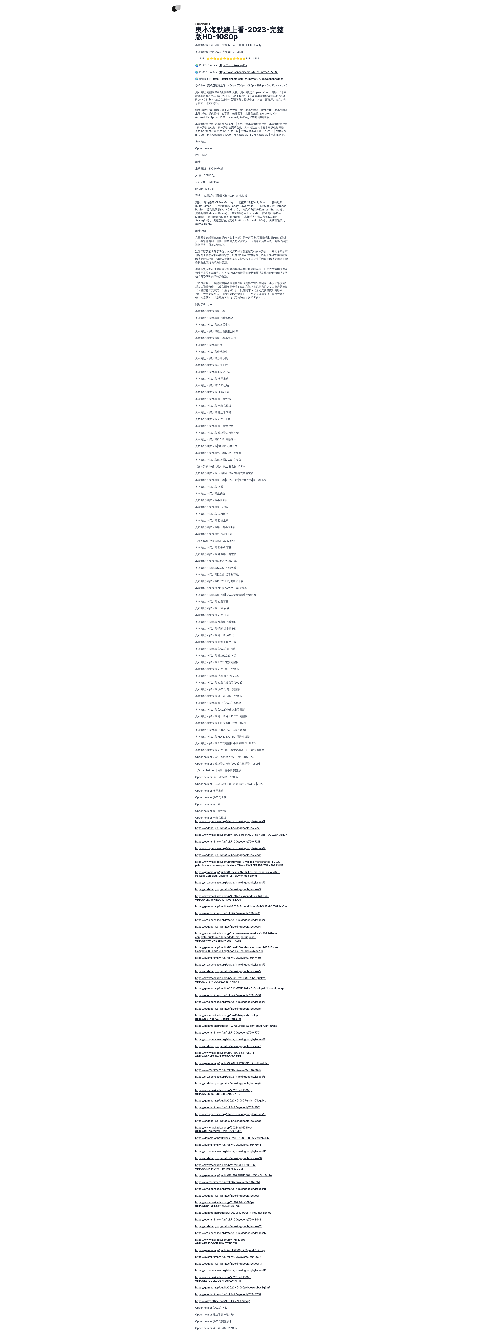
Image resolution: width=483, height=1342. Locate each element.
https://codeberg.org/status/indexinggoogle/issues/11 (228, 1195)
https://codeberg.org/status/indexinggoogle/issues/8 (228, 1083)
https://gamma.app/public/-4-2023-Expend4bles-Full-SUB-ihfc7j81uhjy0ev (241, 906)
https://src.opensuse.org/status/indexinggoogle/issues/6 (230, 1001)
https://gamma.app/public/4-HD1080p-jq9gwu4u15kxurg (230, 1250)
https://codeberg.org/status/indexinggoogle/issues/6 (228, 1008)
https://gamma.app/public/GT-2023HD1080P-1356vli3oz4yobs (233, 1175)
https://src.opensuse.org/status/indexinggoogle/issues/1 (230, 821)
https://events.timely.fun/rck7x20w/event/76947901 (227, 1107)
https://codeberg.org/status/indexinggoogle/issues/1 (227, 828)
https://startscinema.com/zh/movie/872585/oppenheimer (247, 78)
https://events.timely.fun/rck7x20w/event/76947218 (227, 841)
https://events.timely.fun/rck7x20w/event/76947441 (227, 913)
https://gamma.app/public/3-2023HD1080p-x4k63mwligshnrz (233, 1212)
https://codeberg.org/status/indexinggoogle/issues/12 (228, 1226)
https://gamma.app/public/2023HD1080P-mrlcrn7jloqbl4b (230, 1100)
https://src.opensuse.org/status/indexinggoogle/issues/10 (231, 1151)
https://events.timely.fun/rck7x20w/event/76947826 (228, 1070)
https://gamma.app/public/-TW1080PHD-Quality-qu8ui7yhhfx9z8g (236, 1025)
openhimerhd (202, 23)
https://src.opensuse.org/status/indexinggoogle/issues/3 (230, 882)
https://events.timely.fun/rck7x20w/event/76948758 (228, 1294)
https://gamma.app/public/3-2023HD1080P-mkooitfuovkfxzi (232, 1063)
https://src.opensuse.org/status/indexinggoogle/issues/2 (230, 848)
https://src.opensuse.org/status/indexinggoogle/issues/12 (231, 1233)
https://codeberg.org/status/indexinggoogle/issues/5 (228, 971)
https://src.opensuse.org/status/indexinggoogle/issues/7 (230, 1039)
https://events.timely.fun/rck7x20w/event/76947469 (228, 957)
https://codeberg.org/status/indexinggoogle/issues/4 (228, 926)
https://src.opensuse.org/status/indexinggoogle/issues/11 (230, 1188)
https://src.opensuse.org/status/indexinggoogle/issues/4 (230, 920)
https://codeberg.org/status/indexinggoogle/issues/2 (228, 855)
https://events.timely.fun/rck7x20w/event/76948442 (228, 1219)
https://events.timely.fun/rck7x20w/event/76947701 (227, 1032)
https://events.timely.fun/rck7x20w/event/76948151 (227, 1182)
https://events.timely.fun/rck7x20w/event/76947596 (228, 995)
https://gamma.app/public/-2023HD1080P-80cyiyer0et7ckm (232, 1138)
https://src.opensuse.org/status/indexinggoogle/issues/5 (230, 964)
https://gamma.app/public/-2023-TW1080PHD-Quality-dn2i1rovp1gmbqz (239, 988)
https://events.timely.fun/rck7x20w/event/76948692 (228, 1256)
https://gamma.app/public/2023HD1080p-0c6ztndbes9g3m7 (232, 1287)
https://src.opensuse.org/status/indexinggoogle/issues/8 (230, 1076)
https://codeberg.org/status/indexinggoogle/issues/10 (228, 1158)
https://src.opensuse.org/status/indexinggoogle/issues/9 (230, 1114)
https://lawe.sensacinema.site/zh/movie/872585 (248, 72)
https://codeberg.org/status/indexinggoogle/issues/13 (228, 1263)
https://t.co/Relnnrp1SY (233, 65)
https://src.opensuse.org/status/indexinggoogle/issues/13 (231, 1270)
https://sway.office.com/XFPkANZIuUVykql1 (222, 1301)
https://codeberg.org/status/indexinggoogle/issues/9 (228, 1120)
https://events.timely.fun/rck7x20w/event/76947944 (228, 1144)
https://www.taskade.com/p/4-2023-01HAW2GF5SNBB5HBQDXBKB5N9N (241, 834)
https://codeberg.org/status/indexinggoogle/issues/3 (228, 889)
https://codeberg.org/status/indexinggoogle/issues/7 (228, 1046)
